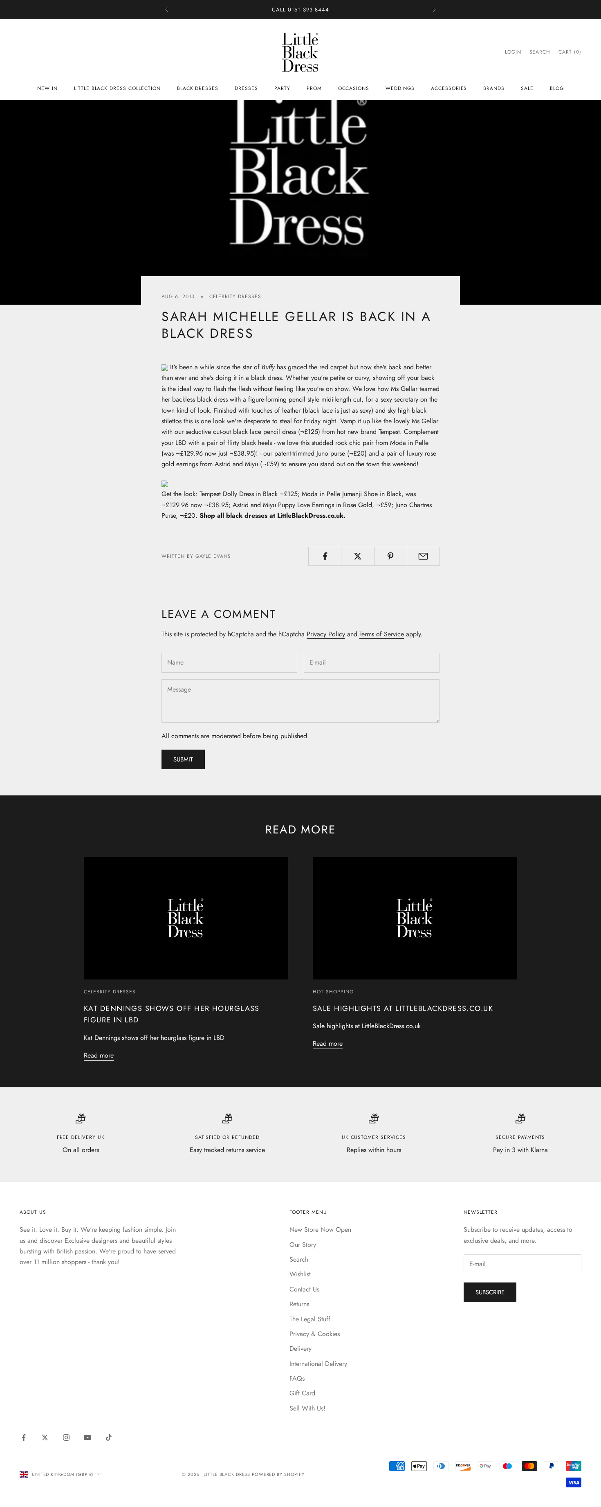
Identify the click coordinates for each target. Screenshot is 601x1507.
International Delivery (318, 1363)
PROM (314, 88)
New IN (47, 88)
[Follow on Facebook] (24, 1437)
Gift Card (302, 1393)
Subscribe (490, 1292)
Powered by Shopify (278, 1474)
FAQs (297, 1378)
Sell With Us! (307, 1408)
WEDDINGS (400, 88)
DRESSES (246, 88)
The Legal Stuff (309, 1319)
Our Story (302, 1244)
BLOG (557, 88)
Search (298, 1259)
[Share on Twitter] (357, 556)
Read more (99, 1055)
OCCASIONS (354, 88)
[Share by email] (423, 556)
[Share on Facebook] (325, 556)
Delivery (300, 1348)
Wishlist (300, 1274)
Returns (299, 1304)
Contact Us (304, 1289)
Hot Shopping (333, 991)
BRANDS (494, 88)
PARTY (282, 88)
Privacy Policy (326, 634)
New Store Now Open (320, 1229)
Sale (527, 88)
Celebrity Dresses (235, 296)
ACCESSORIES (449, 88)
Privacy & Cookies (314, 1334)
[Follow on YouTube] (87, 1437)
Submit (183, 759)
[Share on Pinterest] (391, 556)
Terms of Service (381, 634)
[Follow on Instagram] (66, 1437)
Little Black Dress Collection (117, 88)
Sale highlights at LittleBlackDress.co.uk (403, 1008)
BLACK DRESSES (197, 88)
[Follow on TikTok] (109, 1437)
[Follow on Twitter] (45, 1437)
